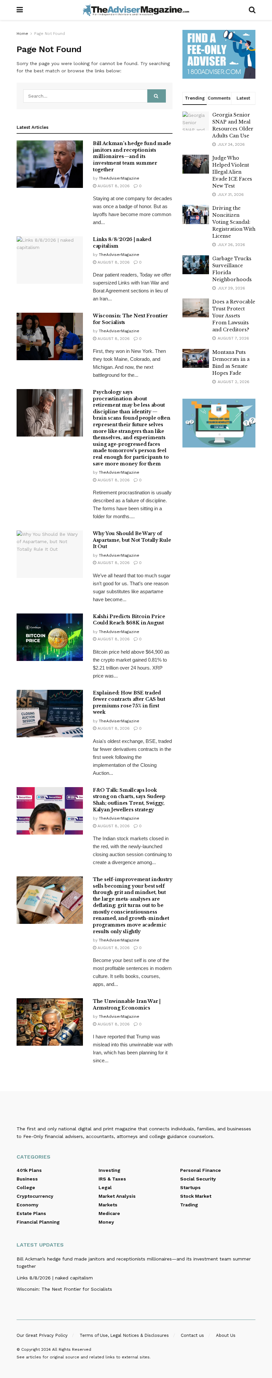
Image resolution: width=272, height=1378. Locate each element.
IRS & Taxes (112, 1178)
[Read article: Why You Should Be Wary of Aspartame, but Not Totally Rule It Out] (50, 554)
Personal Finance (200, 1170)
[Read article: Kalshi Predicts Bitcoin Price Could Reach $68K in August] (50, 637)
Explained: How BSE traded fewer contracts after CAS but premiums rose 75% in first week (129, 702)
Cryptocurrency (35, 1196)
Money (106, 1222)
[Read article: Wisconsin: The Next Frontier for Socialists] (50, 336)
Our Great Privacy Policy (42, 1335)
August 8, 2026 (113, 186)
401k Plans (29, 1170)
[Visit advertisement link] (218, 54)
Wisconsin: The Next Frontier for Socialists (64, 1289)
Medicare (109, 1213)
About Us (226, 1335)
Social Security (198, 1178)
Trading (189, 1204)
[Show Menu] (20, 10)
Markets (108, 1204)
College (26, 1187)
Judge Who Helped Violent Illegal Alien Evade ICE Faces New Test (232, 172)
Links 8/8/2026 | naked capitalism (55, 1277)
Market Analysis (117, 1196)
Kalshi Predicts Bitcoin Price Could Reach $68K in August (129, 619)
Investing (109, 1170)
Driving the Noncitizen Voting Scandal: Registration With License (233, 222)
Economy (27, 1204)
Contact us (192, 1335)
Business (27, 1178)
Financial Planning (38, 1222)
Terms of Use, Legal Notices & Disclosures (124, 1335)
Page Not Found (49, 33)
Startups (190, 1187)
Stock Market (195, 1196)
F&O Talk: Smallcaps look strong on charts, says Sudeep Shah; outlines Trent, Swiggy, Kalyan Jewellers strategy (129, 800)
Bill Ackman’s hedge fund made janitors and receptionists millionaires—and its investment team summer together (132, 156)
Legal (105, 1187)
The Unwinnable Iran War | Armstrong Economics (127, 1004)
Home (22, 33)
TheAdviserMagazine (119, 178)
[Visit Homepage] (136, 10)
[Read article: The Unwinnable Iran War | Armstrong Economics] (50, 1022)
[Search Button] (252, 10)
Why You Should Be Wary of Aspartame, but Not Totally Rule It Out (132, 539)
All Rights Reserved (71, 1349)
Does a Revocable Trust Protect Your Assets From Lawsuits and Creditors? (233, 316)
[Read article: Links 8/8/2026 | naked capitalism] (50, 260)
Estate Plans (31, 1213)
